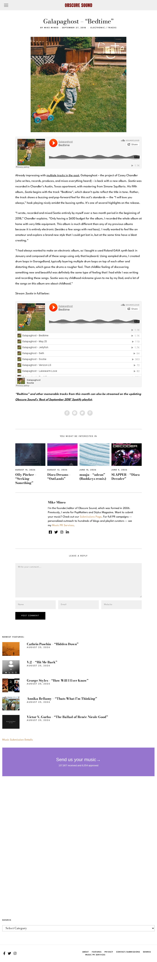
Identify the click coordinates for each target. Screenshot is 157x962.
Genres (147, 952)
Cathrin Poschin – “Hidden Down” (52, 644)
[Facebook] (67, 413)
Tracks (112, 28)
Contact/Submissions (128, 952)
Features (96, 952)
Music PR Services (95, 955)
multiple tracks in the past (63, 175)
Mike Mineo (51, 28)
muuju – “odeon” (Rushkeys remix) (92, 476)
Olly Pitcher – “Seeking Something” (25, 478)
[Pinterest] (90, 413)
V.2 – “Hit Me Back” (42, 662)
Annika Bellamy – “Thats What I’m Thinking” (62, 698)
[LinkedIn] (67, 532)
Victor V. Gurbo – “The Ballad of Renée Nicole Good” (67, 716)
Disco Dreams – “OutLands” (59, 476)
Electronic (98, 28)
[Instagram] (61, 532)
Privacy (109, 952)
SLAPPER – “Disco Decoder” (125, 476)
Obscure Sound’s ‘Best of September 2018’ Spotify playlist (53, 399)
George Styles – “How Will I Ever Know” (57, 680)
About (85, 952)
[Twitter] (82, 413)
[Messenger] (74, 413)
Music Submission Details (17, 739)
